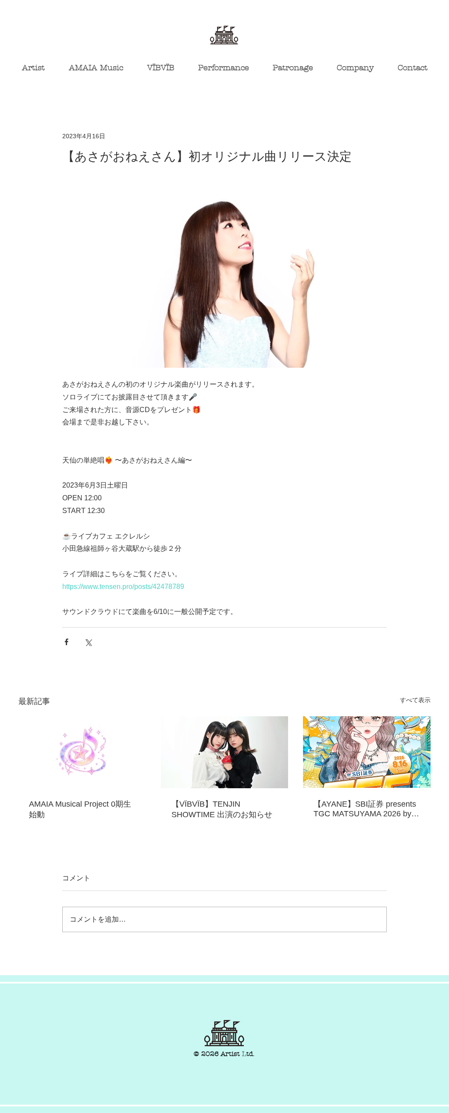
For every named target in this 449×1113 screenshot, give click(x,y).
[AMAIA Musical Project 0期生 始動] (82, 752)
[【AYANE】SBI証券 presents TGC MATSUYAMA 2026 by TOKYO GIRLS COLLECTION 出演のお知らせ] (367, 752)
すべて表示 (415, 700)
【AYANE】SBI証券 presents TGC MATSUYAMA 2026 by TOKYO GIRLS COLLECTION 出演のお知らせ (367, 809)
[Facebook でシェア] (66, 642)
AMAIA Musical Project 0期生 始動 (80, 809)
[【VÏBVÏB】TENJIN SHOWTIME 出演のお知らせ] (225, 752)
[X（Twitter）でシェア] (88, 642)
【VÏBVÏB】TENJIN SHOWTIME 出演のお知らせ (221, 809)
